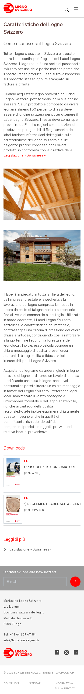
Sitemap (35, 683)
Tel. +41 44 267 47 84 (20, 634)
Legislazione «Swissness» (25, 155)
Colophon (11, 683)
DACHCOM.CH (65, 672)
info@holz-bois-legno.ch (21, 640)
